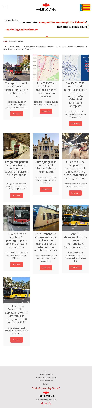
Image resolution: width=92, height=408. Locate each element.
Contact (46, 384)
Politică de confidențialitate (46, 377)
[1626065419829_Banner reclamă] (46, 24)
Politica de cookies (46, 381)
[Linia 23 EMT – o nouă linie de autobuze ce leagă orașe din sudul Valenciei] (46, 68)
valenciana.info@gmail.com (46, 400)
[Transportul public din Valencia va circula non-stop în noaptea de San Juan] (16, 68)
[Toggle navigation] (5, 8)
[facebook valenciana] (42, 403)
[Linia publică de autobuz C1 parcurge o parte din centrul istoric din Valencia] (16, 218)
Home (5, 41)
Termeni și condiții (46, 374)
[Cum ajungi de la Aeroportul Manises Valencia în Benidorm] (46, 146)
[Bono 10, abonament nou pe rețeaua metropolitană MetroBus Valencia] (75, 218)
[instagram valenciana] (46, 403)
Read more (17, 114)
